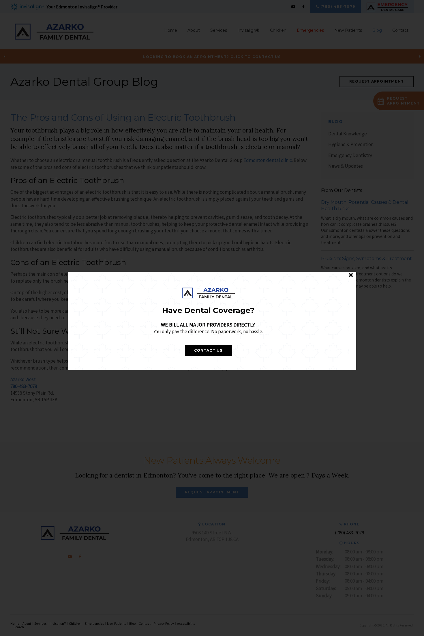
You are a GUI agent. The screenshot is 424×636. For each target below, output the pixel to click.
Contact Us (208, 350)
